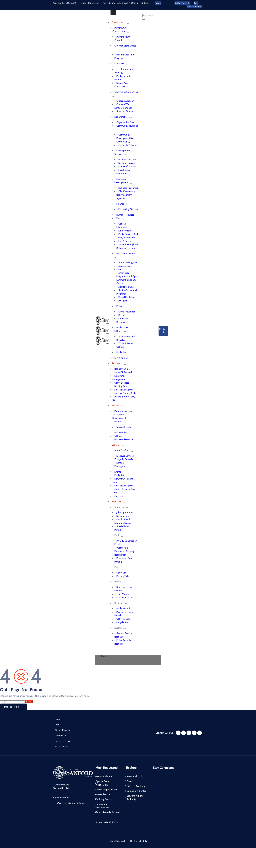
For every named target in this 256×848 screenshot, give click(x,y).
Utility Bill (121, 572)
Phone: (106, 822)
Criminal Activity (124, 597)
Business (116, 405)
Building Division (126, 163)
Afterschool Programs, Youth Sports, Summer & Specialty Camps (128, 278)
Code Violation (123, 594)
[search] (143, 19)
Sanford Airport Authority (135, 797)
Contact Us (60, 735)
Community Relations (127, 125)
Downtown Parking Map (122, 480)
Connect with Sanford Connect (123, 106)
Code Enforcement (127, 166)
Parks (121, 269)
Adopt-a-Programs (127, 262)
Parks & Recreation (125, 253)
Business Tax (120, 432)
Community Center (136, 791)
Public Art (121, 352)
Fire (118, 218)
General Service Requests (123, 635)
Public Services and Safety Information (127, 236)
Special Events (123, 427)
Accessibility (61, 746)
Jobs (57, 724)
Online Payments (64, 730)
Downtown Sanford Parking (125, 560)
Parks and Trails (135, 776)
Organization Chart (125, 122)
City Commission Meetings (123, 71)
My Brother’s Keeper (128, 145)
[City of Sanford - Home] (102, 334)
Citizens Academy (125, 101)
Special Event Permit (122, 528)
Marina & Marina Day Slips (123, 398)
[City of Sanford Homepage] (73, 777)
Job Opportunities (125, 512)
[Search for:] (12, 701)
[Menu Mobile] (113, 12)
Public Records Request (122, 78)
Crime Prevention (126, 311)
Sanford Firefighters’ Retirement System (127, 246)
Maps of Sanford (123, 372)
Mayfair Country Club (125, 393)
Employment (124, 230)
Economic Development (121, 181)
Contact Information (122, 225)
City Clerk (119, 63)
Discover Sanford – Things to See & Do (124, 458)
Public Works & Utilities (122, 329)
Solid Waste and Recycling (125, 338)
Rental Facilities (126, 297)
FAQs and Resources (122, 320)
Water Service (103, 794)
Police (119, 306)
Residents (117, 363)
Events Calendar (104, 776)
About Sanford (121, 450)
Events (117, 471)
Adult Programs (126, 286)
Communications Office (126, 92)
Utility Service (123, 619)
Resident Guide (122, 369)
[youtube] (189, 733)
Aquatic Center (125, 266)
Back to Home (11, 706)
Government (118, 22)
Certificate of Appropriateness (122, 521)
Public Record (123, 608)
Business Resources (128, 188)
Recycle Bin (122, 622)
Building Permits (122, 386)
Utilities (118, 436)
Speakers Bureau (124, 111)
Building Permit (123, 516)
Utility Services (121, 382)
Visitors (115, 445)
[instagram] (183, 733)
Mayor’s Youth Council (122, 38)
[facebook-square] (178, 733)
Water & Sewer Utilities (124, 345)
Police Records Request (122, 642)
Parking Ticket (123, 576)
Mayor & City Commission (119, 29)
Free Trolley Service (123, 389)
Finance (120, 203)
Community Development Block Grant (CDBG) (126, 138)
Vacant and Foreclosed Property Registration (124, 551)
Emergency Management (119, 377)
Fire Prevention (125, 241)
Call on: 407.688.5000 (64, 3)
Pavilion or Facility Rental (124, 614)
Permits (118, 421)
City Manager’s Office (125, 45)
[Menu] (128, 23)
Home (103, 656)
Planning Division (127, 159)
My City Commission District (125, 543)
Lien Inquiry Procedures (123, 172)
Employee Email (63, 741)
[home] (194, 733)
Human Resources (125, 214)
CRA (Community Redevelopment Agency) (125, 195)
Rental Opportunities (106, 789)
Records (122, 315)
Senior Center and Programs (126, 292)
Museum (122, 300)
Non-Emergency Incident (123, 589)
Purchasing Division (128, 209)
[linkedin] (199, 733)
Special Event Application (103, 783)
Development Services (122, 152)
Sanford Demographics (121, 464)
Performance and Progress (124, 56)
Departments (120, 116)
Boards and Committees (121, 85)
